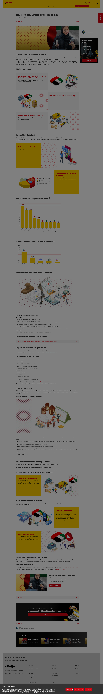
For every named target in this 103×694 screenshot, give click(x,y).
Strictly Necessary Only (79, 689)
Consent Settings (69, 689)
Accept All (88, 689)
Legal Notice (45, 692)
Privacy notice (41, 692)
